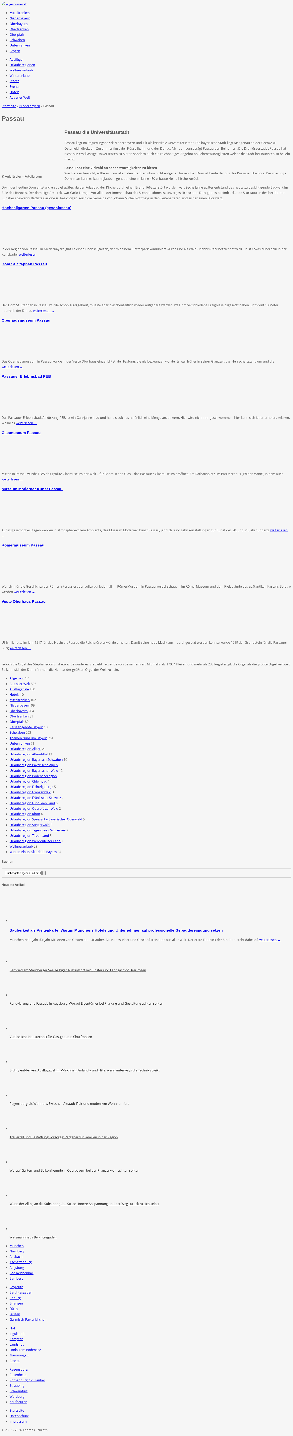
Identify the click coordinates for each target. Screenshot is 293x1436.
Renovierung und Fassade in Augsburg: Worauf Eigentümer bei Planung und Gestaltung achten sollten (86, 1003)
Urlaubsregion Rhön (25, 814)
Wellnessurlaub (21, 70)
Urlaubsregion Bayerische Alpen (34, 765)
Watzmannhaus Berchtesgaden (33, 1237)
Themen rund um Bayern (28, 738)
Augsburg (17, 1267)
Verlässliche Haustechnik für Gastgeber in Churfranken (51, 1037)
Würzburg (17, 1396)
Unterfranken (20, 45)
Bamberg (16, 1278)
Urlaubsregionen (22, 65)
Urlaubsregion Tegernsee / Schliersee (38, 830)
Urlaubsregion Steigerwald (30, 825)
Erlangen (16, 1303)
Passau (15, 1361)
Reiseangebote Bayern (26, 727)
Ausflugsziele (19, 689)
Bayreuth (16, 1287)
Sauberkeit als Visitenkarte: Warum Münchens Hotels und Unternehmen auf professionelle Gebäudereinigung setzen (116, 930)
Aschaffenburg (21, 1262)
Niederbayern (20, 18)
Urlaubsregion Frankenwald (30, 792)
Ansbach (16, 1256)
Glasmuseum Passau (21, 433)
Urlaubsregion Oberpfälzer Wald (34, 808)
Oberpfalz (17, 34)
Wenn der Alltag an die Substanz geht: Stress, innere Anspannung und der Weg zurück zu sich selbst (84, 1204)
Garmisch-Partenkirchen (28, 1319)
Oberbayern (19, 24)
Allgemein (17, 678)
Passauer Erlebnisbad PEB (26, 376)
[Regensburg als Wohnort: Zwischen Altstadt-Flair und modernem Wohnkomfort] (19, 1095)
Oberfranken (19, 29)
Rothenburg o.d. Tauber (27, 1380)
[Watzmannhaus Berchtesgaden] (19, 1228)
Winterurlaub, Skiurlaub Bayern (33, 852)
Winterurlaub (20, 75)
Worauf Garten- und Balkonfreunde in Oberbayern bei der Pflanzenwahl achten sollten (74, 1170)
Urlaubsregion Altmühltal (29, 754)
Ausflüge (16, 59)
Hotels (14, 92)
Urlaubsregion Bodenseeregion (33, 776)
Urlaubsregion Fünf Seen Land (32, 803)
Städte (14, 81)
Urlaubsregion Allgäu (25, 749)
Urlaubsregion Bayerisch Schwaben (36, 759)
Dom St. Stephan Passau (24, 264)
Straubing (17, 1385)
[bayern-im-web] (14, 4)
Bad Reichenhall (21, 1273)
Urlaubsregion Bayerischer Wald (34, 770)
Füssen (15, 1314)
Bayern (15, 51)
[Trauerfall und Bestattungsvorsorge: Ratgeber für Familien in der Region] (19, 1128)
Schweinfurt (19, 1391)
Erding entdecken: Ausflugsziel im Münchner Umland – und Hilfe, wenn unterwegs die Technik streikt (85, 1070)
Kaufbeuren (18, 1402)
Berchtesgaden (21, 1292)
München (17, 1246)
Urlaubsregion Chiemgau (28, 781)
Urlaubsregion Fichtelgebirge (31, 787)
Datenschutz (19, 1416)
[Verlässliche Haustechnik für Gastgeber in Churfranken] (19, 1028)
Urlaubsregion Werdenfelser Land (35, 841)
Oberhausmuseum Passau (26, 320)
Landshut (17, 1344)
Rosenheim (18, 1375)
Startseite (17, 1410)
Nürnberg (17, 1251)
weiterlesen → (29, 254)
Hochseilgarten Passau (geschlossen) (36, 208)
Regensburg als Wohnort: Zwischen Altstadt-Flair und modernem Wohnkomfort (69, 1103)
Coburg (15, 1298)
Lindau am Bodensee (25, 1350)
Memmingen (19, 1355)
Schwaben (17, 40)
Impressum (18, 1421)
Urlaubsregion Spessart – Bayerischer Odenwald (46, 819)
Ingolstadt (17, 1333)
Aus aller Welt (20, 97)
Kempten (16, 1339)
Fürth (14, 1309)
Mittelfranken (20, 13)
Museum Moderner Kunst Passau (32, 489)
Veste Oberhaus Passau (24, 601)
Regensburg (19, 1369)
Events (15, 86)
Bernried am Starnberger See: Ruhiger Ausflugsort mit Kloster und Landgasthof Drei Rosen (78, 970)
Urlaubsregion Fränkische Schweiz (35, 798)
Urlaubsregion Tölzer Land (29, 835)
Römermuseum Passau (23, 545)
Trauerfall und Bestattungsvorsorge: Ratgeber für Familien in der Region (64, 1137)
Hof (12, 1328)
